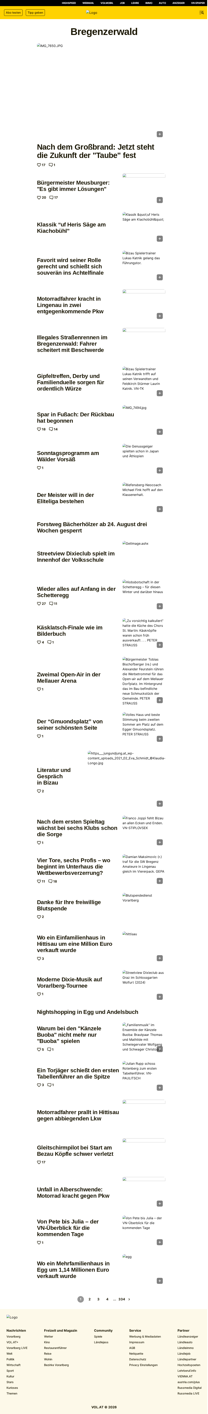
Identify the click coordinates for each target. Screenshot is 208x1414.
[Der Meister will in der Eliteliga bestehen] (143, 498)
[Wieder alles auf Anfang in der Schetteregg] (143, 596)
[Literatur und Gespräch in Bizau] (126, 780)
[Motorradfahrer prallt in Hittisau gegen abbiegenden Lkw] (143, 1116)
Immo (148, 2)
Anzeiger (178, 2)
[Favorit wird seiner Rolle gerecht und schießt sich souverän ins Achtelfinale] (143, 267)
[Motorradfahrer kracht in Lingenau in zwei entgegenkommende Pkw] (143, 305)
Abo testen (13, 12)
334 (122, 1299)
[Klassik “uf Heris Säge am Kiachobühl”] (143, 228)
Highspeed (69, 2)
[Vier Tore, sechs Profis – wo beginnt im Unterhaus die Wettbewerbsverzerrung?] (143, 870)
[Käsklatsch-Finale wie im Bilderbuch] (143, 634)
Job (122, 2)
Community (103, 1330)
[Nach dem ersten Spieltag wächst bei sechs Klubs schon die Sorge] (143, 832)
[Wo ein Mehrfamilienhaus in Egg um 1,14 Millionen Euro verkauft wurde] (143, 1270)
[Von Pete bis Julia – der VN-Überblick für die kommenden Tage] (143, 1232)
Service (135, 1330)
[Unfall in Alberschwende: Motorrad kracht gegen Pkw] (143, 1193)
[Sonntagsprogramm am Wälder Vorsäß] (143, 460)
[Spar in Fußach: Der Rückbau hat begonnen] (143, 421)
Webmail (88, 2)
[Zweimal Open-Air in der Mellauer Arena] (143, 681)
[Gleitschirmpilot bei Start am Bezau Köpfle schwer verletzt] (143, 1154)
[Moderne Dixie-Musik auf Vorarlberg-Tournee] (143, 986)
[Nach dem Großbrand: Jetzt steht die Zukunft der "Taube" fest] (101, 91)
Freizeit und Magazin (60, 1330)
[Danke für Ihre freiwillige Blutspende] (143, 909)
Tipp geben (35, 12)
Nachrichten (16, 1330)
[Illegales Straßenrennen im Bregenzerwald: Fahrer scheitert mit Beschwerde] (143, 344)
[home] (104, 12)
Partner (184, 1330)
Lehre (135, 2)
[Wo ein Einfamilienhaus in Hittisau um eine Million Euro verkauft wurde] (143, 948)
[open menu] (201, 12)
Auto (162, 2)
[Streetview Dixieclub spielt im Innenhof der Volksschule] (143, 557)
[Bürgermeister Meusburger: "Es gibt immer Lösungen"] (143, 189)
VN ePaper (198, 2)
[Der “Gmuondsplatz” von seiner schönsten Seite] (143, 728)
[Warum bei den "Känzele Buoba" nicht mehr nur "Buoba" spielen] (143, 1038)
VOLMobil (107, 2)
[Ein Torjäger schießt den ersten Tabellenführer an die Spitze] (143, 1077)
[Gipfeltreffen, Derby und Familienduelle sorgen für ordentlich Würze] (143, 383)
